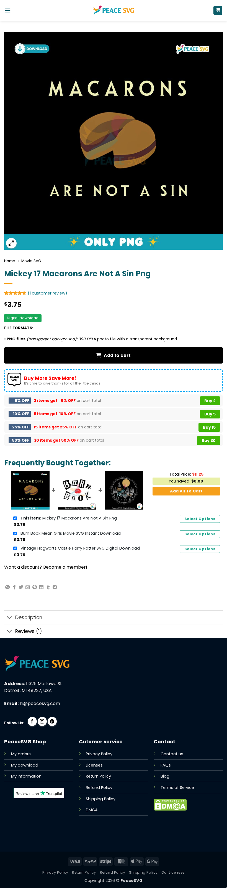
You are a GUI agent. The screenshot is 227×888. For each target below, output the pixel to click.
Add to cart (117, 355)
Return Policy (98, 776)
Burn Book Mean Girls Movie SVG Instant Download (70, 533)
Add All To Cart (186, 491)
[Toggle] (9, 618)
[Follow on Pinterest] (52, 721)
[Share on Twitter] (21, 587)
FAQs (166, 765)
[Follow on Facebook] (32, 721)
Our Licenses (172, 872)
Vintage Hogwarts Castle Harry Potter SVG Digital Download (80, 548)
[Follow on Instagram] (42, 721)
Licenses (94, 765)
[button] (7, 10)
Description (28, 617)
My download (24, 765)
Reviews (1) (28, 631)
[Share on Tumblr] (48, 587)
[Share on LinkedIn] (41, 587)
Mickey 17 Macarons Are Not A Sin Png (68, 518)
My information (26, 776)
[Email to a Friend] (27, 587)
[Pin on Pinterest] (34, 587)
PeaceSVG (131, 880)
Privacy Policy (99, 754)
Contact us (172, 754)
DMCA (92, 810)
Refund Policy (99, 787)
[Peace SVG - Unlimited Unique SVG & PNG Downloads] (113, 10)
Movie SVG (31, 261)
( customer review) (47, 293)
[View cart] (217, 10)
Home (9, 261)
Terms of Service (177, 787)
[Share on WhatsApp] (7, 587)
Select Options (199, 518)
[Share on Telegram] (55, 587)
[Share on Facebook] (14, 587)
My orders (21, 754)
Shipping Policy (100, 799)
